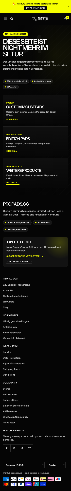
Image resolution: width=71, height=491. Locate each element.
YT (22, 448)
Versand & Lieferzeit (14, 338)
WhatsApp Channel (19, 261)
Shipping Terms (11, 369)
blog (5, 307)
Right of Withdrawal (14, 363)
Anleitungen (10, 326)
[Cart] (65, 18)
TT (29, 448)
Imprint (7, 352)
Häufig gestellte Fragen (16, 321)
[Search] (11, 18)
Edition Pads (10, 394)
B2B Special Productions (16, 284)
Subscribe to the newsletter (24, 256)
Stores (6, 388)
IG (14, 448)
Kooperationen (11, 400)
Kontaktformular (12, 332)
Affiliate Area (10, 411)
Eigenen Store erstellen (16, 405)
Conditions (9, 374)
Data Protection (12, 357)
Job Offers (8, 301)
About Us (8, 290)
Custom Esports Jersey (15, 296)
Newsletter (9, 422)
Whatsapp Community (15, 416)
